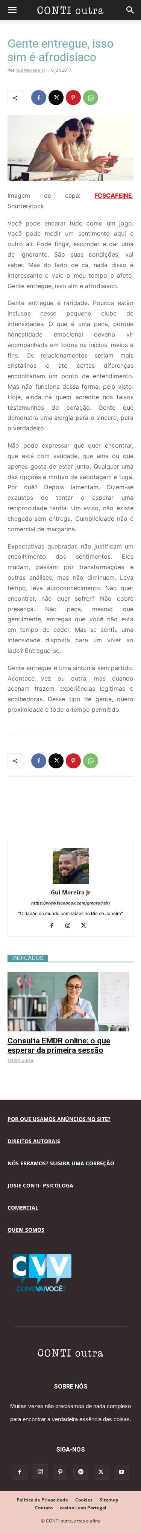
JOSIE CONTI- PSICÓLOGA (40, 1185)
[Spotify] (80, 1472)
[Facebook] (38, 97)
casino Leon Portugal (83, 1507)
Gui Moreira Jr (30, 70)
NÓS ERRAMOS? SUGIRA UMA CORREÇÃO (61, 1163)
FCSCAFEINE (113, 195)
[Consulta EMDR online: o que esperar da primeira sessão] (70, 976)
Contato (44, 1507)
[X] (56, 97)
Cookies (83, 1500)
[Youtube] (121, 1472)
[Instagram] (70, 925)
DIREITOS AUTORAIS (34, 1141)
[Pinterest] (73, 97)
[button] (12, 10)
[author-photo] (71, 882)
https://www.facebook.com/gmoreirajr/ (70, 903)
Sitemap (109, 1500)
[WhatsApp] (90, 97)
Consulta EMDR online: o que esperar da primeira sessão (59, 1045)
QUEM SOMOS (26, 1229)
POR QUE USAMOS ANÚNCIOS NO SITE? (59, 1119)
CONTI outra (20, 1060)
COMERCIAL (23, 1207)
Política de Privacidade (42, 1500)
